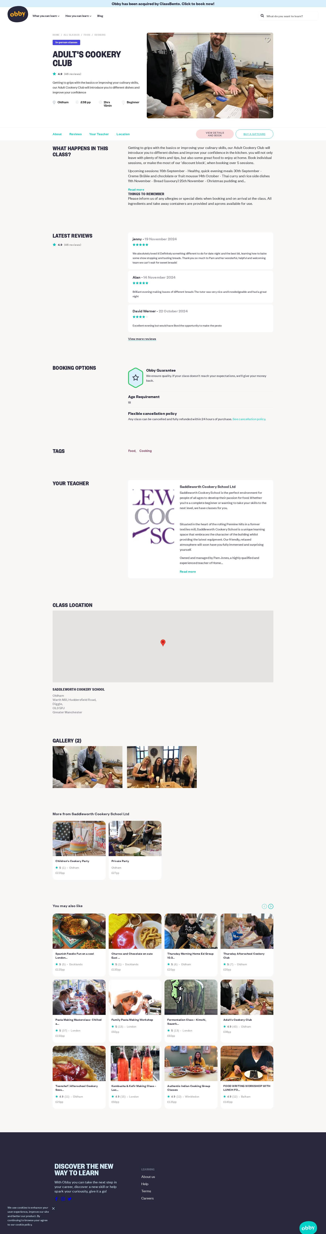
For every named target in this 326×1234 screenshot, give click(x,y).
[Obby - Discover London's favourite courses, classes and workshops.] (18, 15)
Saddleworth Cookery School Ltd (207, 486)
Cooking (145, 451)
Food (131, 451)
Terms (146, 1190)
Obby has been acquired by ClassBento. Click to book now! (163, 3)
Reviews (75, 134)
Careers (147, 1197)
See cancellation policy (249, 419)
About (57, 134)
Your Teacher (99, 134)
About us (148, 1176)
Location (123, 134)
